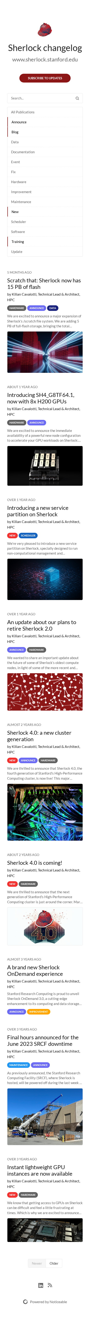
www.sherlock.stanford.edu (45, 59)
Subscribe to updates (45, 78)
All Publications (23, 112)
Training (18, 241)
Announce (19, 122)
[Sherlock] (45, 30)
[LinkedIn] (43, 1285)
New (15, 212)
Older (54, 1263)
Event (15, 162)
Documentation (23, 152)
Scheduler (18, 222)
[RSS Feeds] (50, 1285)
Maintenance (21, 202)
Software (18, 232)
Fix (13, 172)
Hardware (18, 182)
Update (16, 251)
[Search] (77, 98)
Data (15, 142)
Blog (15, 132)
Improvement (21, 192)
